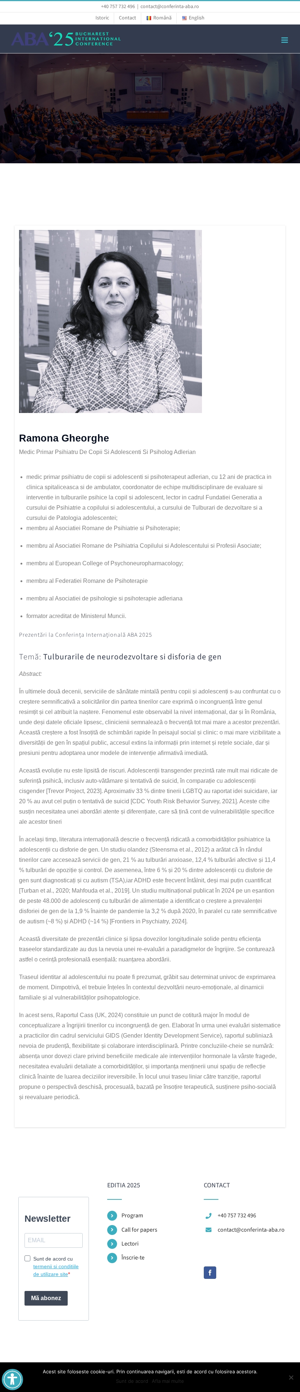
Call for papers (139, 1230)
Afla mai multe (168, 1381)
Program (132, 1216)
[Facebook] (210, 1272)
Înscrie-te (133, 1258)
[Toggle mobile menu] (285, 40)
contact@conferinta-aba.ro (169, 6)
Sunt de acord (132, 1381)
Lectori (130, 1244)
